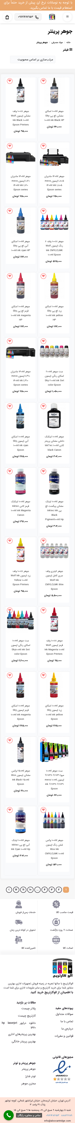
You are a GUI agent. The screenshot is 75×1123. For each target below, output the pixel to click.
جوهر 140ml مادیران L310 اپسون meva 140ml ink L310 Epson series (21, 378)
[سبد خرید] (7, 17)
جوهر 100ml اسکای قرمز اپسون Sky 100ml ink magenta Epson (21, 712)
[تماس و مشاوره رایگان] (9, 1115)
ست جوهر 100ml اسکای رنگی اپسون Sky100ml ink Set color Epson (20, 647)
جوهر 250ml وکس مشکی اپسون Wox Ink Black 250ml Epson (20, 777)
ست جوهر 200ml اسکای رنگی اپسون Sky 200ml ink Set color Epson (54, 378)
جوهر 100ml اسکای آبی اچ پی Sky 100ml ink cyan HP (20, 246)
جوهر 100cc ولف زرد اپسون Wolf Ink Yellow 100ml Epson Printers (21, 577)
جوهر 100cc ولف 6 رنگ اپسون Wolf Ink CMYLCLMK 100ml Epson (54, 248)
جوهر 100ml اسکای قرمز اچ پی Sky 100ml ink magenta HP (21, 313)
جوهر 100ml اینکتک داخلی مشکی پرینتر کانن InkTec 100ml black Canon (54, 443)
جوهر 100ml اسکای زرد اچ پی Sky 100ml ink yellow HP (54, 313)
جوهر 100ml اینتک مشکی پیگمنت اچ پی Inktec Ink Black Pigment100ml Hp (54, 510)
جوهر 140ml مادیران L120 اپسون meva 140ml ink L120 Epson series (21, 183)
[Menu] (67, 17)
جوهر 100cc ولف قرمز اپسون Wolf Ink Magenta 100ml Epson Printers (54, 647)
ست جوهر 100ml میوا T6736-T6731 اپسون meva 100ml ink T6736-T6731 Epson (54, 780)
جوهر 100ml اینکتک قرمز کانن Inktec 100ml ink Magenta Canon (21, 508)
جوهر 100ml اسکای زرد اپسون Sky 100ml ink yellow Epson (54, 712)
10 (30, 889)
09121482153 (52, 1115)
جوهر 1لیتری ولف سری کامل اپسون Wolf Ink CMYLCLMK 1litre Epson (54, 580)
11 (23, 889)
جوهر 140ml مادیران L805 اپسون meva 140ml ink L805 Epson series (54, 183)
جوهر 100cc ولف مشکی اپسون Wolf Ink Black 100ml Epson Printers (20, 118)
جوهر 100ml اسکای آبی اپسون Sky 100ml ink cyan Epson (20, 443)
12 (16, 889)
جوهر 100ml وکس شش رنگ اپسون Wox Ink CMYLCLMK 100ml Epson (54, 849)
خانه (68, 42)
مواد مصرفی (57, 42)
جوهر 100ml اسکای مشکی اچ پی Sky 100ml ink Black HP (54, 115)
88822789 (66, 1115)
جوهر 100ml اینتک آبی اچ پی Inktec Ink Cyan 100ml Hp (20, 844)
